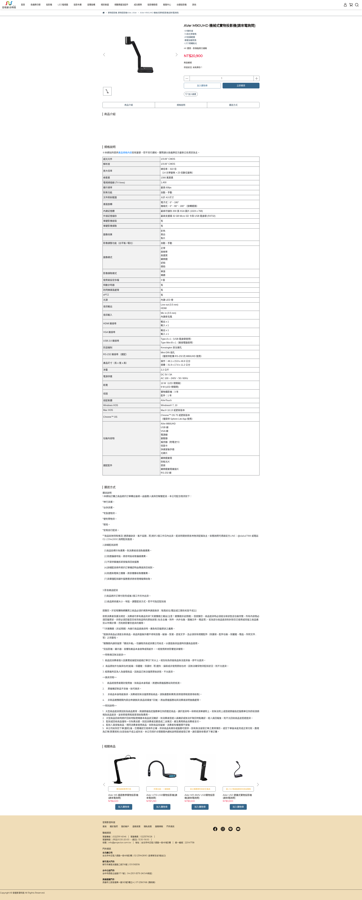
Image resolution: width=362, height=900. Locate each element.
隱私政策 (148, 826)
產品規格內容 (125, 152)
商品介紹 (128, 105)
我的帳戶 (125, 826)
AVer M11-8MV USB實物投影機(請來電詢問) (200, 796)
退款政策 (136, 826)
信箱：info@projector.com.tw (117, 842)
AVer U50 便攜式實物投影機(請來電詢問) (237, 796)
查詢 (104, 826)
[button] (176, 54)
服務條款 (159, 826)
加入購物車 (202, 85)
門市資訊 (170, 826)
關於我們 (114, 826)
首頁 (23, 4)
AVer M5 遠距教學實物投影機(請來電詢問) (123, 796)
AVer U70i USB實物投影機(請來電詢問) (161, 796)
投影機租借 (152, 4)
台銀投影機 (182, 4)
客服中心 (167, 4)
